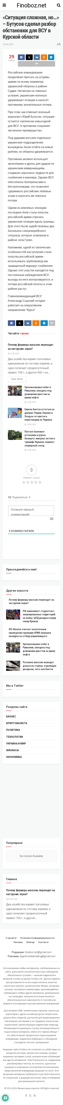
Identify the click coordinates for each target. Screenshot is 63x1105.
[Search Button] (58, 5)
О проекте (11, 938)
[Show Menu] (4, 5)
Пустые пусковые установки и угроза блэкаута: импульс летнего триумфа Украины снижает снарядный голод (39, 438)
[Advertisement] (31, 801)
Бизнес (11, 716)
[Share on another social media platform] (36, 64)
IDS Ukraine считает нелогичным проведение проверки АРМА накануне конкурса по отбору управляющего (30, 633)
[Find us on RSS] (35, 1096)
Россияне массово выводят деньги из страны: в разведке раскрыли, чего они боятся (39, 666)
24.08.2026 (14, 354)
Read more (18, 379)
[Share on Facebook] (21, 57)
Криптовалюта (16, 723)
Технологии (14, 736)
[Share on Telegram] (51, 57)
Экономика (14, 757)
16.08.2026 (31, 402)
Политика (13, 730)
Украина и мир (16, 743)
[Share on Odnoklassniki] (44, 57)
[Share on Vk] (37, 57)
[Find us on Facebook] (26, 1096)
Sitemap (30, 942)
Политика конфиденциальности (37, 938)
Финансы (12, 750)
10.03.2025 (8, 44)
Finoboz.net (31, 5)
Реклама (18, 942)
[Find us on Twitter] (30, 1096)
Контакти (43, 942)
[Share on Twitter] (29, 57)
